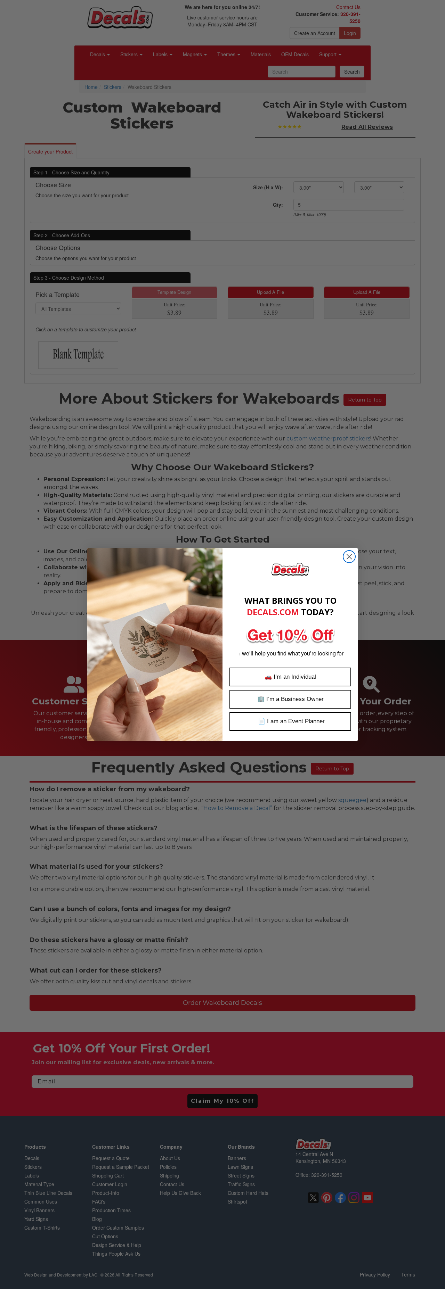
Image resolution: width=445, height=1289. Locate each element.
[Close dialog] (349, 557)
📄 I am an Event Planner (290, 721)
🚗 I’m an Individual (290, 677)
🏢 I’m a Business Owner (290, 699)
